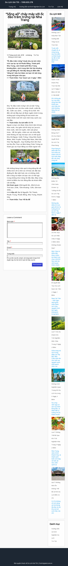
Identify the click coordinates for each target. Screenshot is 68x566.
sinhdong (29, 55)
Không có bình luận (14, 57)
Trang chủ (12, 7)
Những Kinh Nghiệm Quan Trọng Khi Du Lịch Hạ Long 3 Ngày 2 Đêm (56, 391)
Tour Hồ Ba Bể (24, 199)
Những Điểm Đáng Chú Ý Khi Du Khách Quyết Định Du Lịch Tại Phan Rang (56, 137)
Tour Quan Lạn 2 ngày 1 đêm (30, 78)
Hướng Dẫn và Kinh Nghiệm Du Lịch (32, 7)
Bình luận (11, 221)
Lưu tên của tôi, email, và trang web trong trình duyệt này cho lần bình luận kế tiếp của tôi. (23, 259)
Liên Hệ (60, 7)
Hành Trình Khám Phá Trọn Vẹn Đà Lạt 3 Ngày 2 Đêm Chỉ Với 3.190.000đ (56, 87)
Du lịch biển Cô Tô (26, 123)
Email (9, 247)
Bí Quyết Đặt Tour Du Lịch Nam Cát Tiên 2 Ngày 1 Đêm (56, 289)
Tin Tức (51, 7)
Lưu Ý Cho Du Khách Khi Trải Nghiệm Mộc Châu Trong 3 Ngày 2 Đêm (56, 339)
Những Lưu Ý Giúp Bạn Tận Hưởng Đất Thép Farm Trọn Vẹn (56, 39)
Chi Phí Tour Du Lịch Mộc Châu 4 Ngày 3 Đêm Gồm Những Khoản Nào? (56, 240)
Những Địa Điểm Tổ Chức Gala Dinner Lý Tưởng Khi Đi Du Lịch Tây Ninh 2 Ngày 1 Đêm (56, 189)
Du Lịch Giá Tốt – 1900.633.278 (19, 2)
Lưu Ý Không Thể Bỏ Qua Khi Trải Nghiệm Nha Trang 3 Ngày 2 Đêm (56, 440)
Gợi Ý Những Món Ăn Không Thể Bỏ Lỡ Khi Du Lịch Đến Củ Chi (56, 490)
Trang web (10, 254)
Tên (9, 241)
